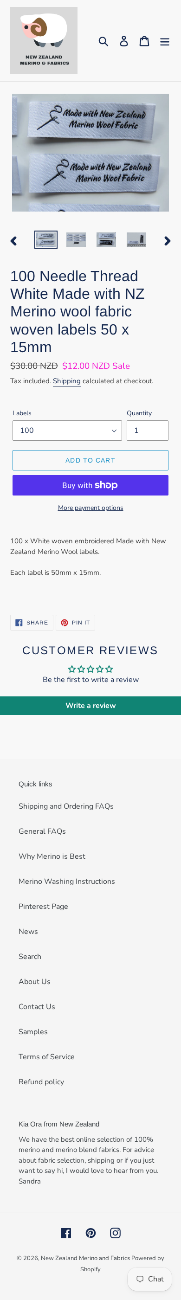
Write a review (90, 706)
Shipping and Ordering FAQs (66, 806)
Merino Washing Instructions (67, 881)
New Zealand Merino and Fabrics (86, 1258)
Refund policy (41, 1082)
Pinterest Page (43, 906)
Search (30, 957)
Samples (33, 1032)
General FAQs (42, 831)
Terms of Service (47, 1057)
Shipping (67, 381)
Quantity (139, 413)
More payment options (90, 507)
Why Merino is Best (52, 856)
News (28, 932)
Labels (22, 413)
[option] (46, 240)
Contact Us (37, 1007)
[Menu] (165, 40)
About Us (35, 982)
